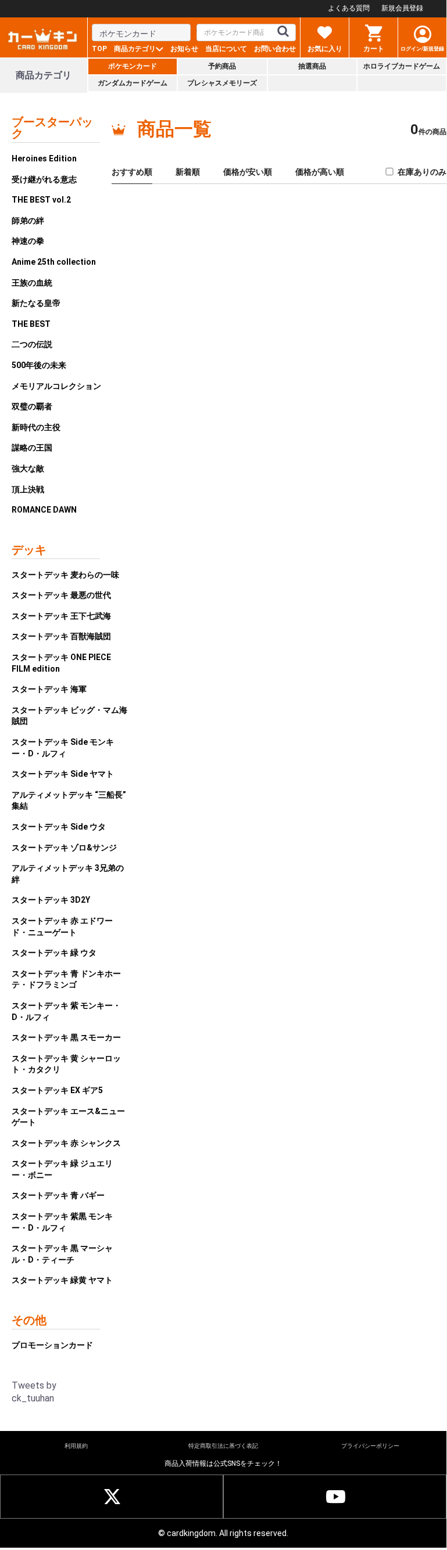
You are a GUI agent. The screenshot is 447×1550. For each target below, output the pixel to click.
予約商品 (222, 66)
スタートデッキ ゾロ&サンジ (64, 847)
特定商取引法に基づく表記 (223, 1446)
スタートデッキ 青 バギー (58, 1195)
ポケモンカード (132, 66)
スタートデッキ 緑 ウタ (54, 952)
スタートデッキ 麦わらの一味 (65, 574)
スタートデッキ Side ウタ (59, 826)
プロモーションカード (52, 1345)
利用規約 (76, 1446)
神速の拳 (28, 241)
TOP (99, 49)
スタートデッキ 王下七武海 (61, 616)
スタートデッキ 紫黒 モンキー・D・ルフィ (62, 1222)
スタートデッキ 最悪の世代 (61, 595)
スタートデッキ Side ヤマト (63, 773)
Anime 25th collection (54, 261)
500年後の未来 (39, 365)
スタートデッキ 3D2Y (51, 899)
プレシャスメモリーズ (222, 83)
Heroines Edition (44, 158)
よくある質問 (349, 8)
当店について (226, 49)
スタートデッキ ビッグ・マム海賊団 (69, 715)
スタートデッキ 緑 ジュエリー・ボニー (62, 1169)
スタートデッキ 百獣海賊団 (61, 636)
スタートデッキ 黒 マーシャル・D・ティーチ (62, 1253)
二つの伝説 (32, 344)
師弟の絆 (28, 220)
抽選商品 (312, 66)
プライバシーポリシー (370, 1446)
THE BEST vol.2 (41, 199)
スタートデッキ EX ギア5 (57, 1090)
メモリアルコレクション (56, 386)
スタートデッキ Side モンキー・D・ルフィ (63, 747)
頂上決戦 (28, 489)
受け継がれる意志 (44, 179)
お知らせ (184, 49)
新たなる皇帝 (36, 303)
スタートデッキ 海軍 (49, 689)
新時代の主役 (36, 427)
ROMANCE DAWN (44, 509)
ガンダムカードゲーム (132, 83)
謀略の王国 (32, 447)
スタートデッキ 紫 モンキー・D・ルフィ (66, 1011)
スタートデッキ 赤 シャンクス (66, 1143)
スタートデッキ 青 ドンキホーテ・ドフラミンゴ (66, 979)
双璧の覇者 (32, 406)
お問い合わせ (275, 49)
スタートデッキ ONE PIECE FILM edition (61, 663)
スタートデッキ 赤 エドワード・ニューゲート (62, 926)
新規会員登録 (402, 8)
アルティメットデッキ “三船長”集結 (69, 800)
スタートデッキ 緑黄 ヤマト (62, 1280)
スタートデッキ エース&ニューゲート (68, 1116)
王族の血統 (32, 282)
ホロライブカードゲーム (401, 66)
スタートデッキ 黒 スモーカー (66, 1037)
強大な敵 (28, 468)
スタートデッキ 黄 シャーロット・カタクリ (66, 1064)
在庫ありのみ (422, 171)
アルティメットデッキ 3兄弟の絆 (68, 873)
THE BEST (31, 324)
